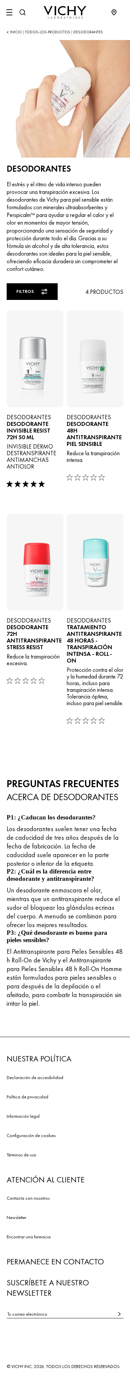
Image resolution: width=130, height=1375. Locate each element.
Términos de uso (21, 1155)
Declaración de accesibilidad (35, 1077)
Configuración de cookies (31, 1135)
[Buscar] (22, 12)
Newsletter (16, 1217)
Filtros (25, 291)
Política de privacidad (27, 1097)
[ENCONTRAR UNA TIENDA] (117, 12)
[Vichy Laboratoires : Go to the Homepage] (65, 12)
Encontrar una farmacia (29, 1237)
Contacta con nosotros (28, 1198)
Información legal (23, 1116)
